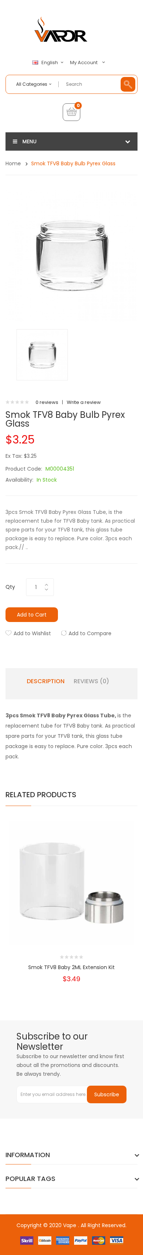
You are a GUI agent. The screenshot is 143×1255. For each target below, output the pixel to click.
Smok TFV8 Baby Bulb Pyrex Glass (73, 163)
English (50, 62)
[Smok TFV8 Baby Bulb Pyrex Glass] (42, 354)
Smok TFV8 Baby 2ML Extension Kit (71, 967)
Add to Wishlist (32, 633)
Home (13, 163)
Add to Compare (90, 633)
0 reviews (47, 402)
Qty (10, 586)
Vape (69, 1225)
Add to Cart (32, 614)
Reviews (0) (91, 681)
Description (46, 681)
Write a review (84, 402)
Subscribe (106, 1094)
